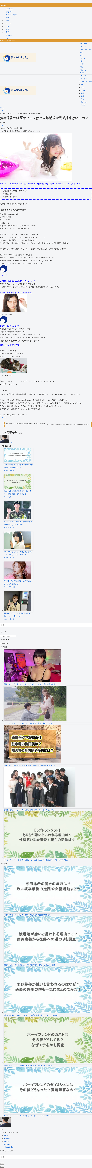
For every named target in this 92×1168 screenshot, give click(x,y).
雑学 (7, 20)
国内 (7, 18)
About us (7, 1144)
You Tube (9, 9)
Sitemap (9, 35)
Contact (6, 1141)
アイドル (9, 12)
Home (8, 38)
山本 (11, 442)
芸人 (7, 32)
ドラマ (8, 23)
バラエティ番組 (11, 15)
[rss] (91, 41)
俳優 (7, 26)
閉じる (2, 1163)
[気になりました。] (18, 62)
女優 (7, 29)
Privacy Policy (9, 1147)
